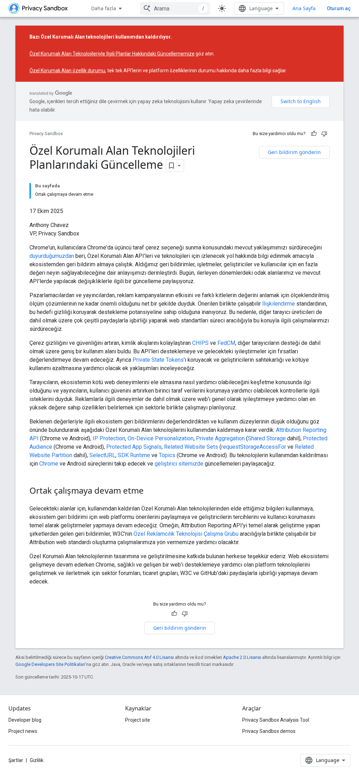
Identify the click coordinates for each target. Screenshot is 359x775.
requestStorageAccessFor (253, 446)
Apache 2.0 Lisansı (242, 657)
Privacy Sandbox (46, 133)
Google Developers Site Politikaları (50, 664)
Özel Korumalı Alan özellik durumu (67, 70)
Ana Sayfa (304, 8)
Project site (137, 720)
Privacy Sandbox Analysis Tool (275, 720)
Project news (22, 731)
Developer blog (24, 720)
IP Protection (109, 438)
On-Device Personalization (161, 438)
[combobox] (175, 8)
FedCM (226, 343)
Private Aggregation (220, 438)
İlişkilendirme (278, 303)
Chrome (48, 463)
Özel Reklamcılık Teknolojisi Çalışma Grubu (186, 533)
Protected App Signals (134, 446)
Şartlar (15, 760)
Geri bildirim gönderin (294, 152)
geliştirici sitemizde (179, 463)
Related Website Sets (191, 446)
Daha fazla (103, 8)
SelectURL (102, 455)
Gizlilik (36, 760)
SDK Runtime (134, 455)
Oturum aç (339, 8)
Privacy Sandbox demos (269, 731)
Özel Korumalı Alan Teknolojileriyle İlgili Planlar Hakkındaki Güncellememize (112, 53)
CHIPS (200, 343)
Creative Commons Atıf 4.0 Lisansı (139, 657)
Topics (167, 455)
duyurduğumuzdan (51, 256)
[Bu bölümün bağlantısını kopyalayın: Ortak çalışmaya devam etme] (151, 491)
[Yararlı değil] (324, 133)
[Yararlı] (314, 133)
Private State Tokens (158, 359)
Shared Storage (267, 438)
